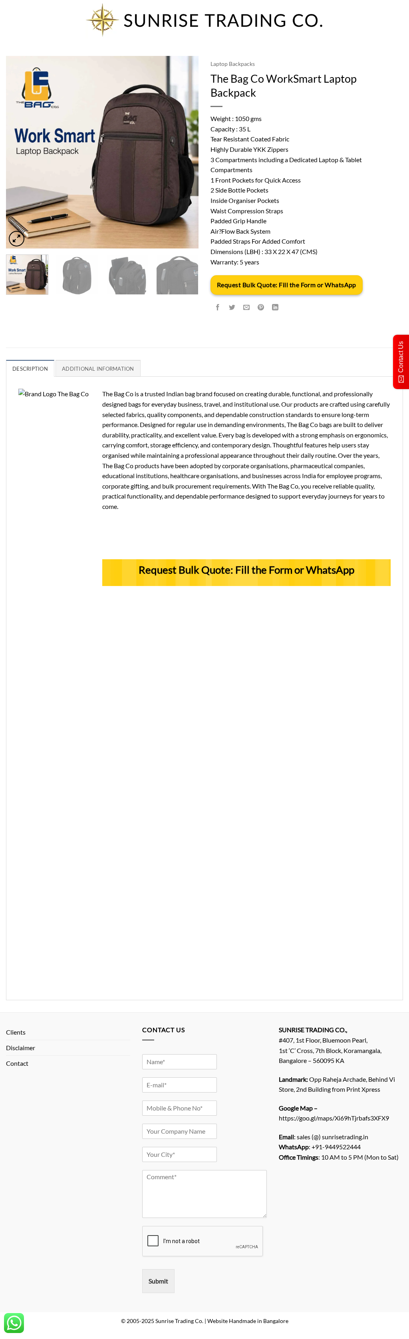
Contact (17, 1063)
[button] (16, 238)
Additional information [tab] (98, 369)
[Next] (184, 152)
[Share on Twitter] (232, 307)
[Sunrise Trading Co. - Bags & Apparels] (204, 20)
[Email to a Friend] (246, 307)
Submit (158, 1281)
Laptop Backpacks (232, 64)
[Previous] (20, 152)
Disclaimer (20, 1047)
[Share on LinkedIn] (275, 307)
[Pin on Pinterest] (261, 307)
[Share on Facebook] (217, 307)
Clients (16, 1032)
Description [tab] (30, 369)
